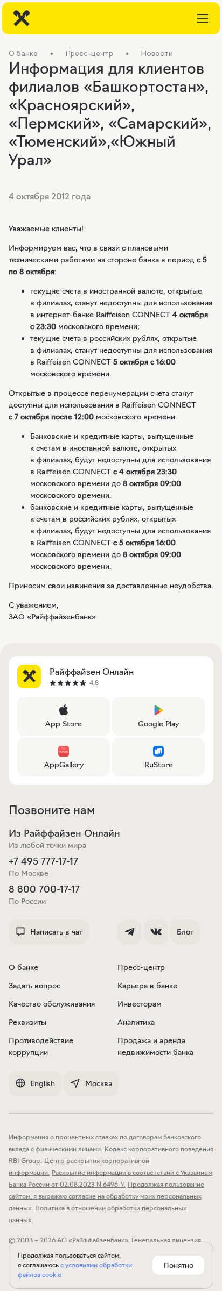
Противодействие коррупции (41, 1046)
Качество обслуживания (52, 1004)
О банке (23, 967)
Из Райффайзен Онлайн (64, 833)
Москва (98, 1083)
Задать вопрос (34, 985)
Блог (185, 932)
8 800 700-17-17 (44, 889)
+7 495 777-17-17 (43, 861)
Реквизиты (27, 1022)
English (42, 1083)
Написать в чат (56, 932)
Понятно (178, 1265)
